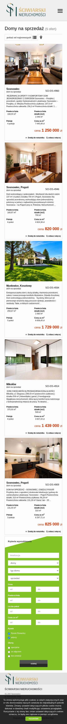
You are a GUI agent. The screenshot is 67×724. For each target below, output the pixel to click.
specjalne (15, 647)
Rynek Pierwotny (18, 633)
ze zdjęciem (16, 652)
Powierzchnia (14, 595)
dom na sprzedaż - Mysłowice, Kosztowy (33, 289)
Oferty (11, 643)
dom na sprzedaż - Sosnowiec (33, 92)
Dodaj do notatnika (36, 138)
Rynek (11, 629)
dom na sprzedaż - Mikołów (33, 387)
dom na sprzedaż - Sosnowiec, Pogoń (33, 191)
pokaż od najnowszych (19, 37)
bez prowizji (16, 656)
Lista (34, 37)
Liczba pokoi (13, 606)
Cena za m (13, 617)
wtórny (14, 637)
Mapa (41, 37)
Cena (10, 584)
